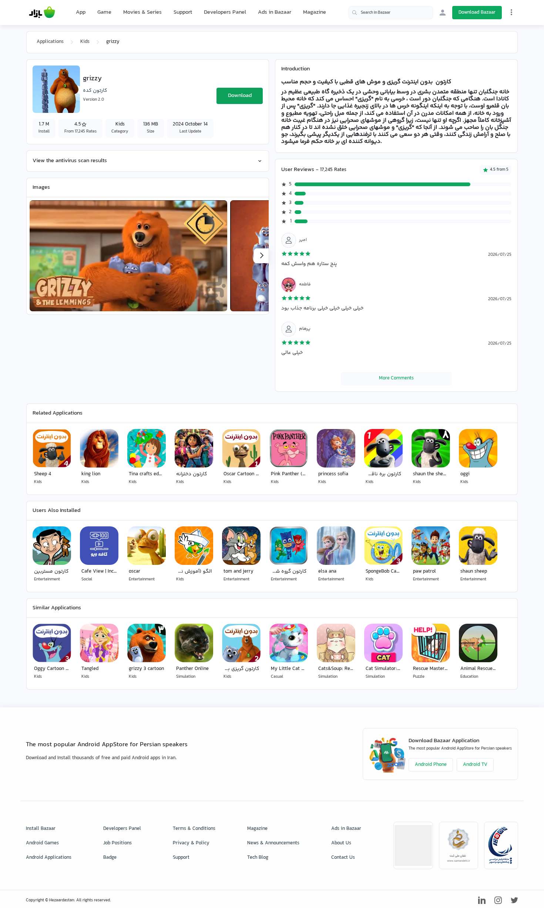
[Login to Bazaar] (442, 12)
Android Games (42, 843)
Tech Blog (257, 858)
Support (183, 12)
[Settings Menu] (511, 12)
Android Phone (431, 765)
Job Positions (117, 843)
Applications (50, 42)
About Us (341, 843)
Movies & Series (142, 12)
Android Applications (48, 858)
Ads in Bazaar (274, 12)
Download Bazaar (477, 13)
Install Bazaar (41, 829)
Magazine (314, 12)
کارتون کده (95, 91)
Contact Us (343, 858)
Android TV (475, 765)
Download (240, 95)
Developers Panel (225, 12)
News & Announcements (273, 843)
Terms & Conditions (194, 829)
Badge (110, 858)
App (80, 12)
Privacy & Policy (191, 843)
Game (104, 12)
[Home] (42, 12)
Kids (85, 42)
